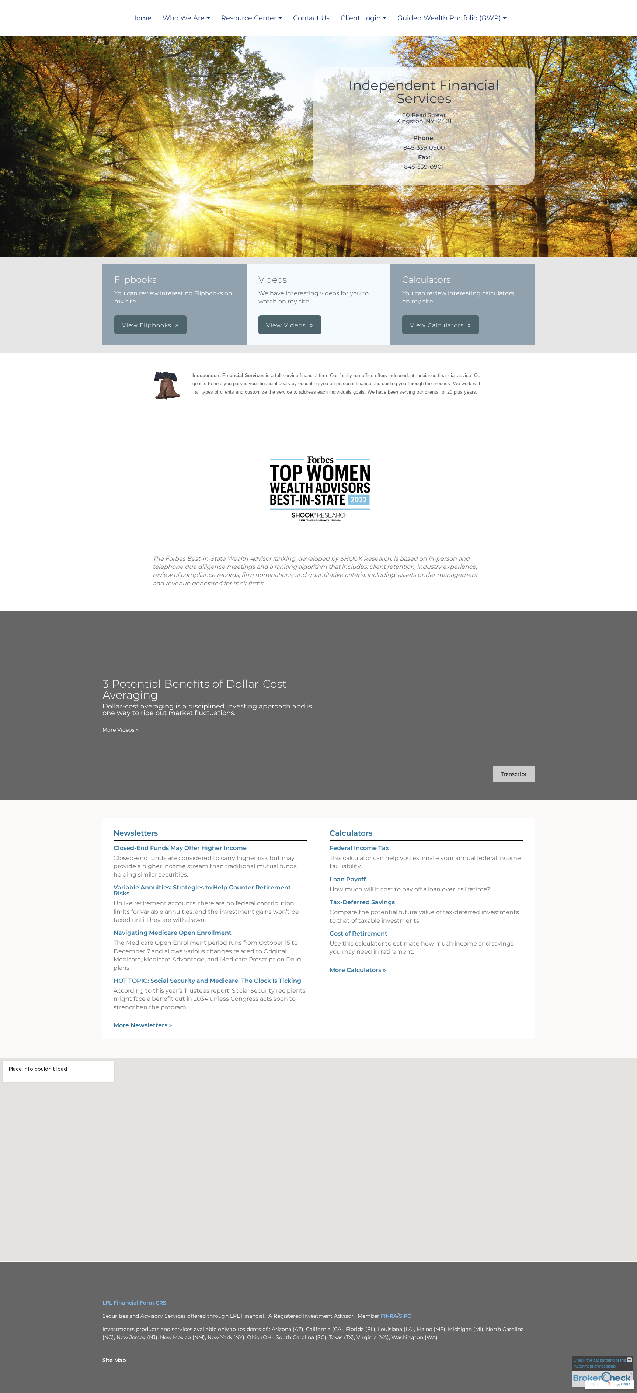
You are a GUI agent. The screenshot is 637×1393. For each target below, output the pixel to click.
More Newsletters (143, 1025)
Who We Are (184, 18)
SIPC (405, 1316)
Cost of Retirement (358, 933)
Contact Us (311, 18)
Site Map (114, 1360)
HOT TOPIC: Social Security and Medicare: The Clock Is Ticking (207, 980)
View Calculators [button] (437, 325)
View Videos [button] (286, 325)
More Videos (120, 729)
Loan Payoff (348, 879)
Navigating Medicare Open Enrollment (173, 932)
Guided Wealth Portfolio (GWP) (449, 18)
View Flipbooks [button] (146, 325)
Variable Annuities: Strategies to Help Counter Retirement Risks (202, 890)
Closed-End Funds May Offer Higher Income (180, 848)
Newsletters (136, 833)
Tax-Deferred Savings (362, 902)
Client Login (361, 18)
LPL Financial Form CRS (134, 1302)
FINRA (389, 1316)
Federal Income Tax (359, 848)
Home (141, 18)
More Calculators (358, 970)
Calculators (351, 833)
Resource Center (248, 18)
